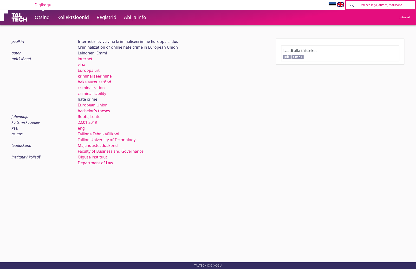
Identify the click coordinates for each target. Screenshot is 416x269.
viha (81, 64)
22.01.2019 (87, 122)
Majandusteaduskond (98, 145)
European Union (93, 105)
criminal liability (92, 93)
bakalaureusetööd (94, 82)
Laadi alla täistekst (300, 53)
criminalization (91, 87)
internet (85, 58)
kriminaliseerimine (95, 76)
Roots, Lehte (89, 116)
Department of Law (95, 162)
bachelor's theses (94, 110)
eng (81, 128)
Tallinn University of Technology (107, 139)
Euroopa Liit (89, 70)
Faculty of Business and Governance (110, 151)
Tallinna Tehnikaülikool (98, 134)
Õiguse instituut (92, 157)
